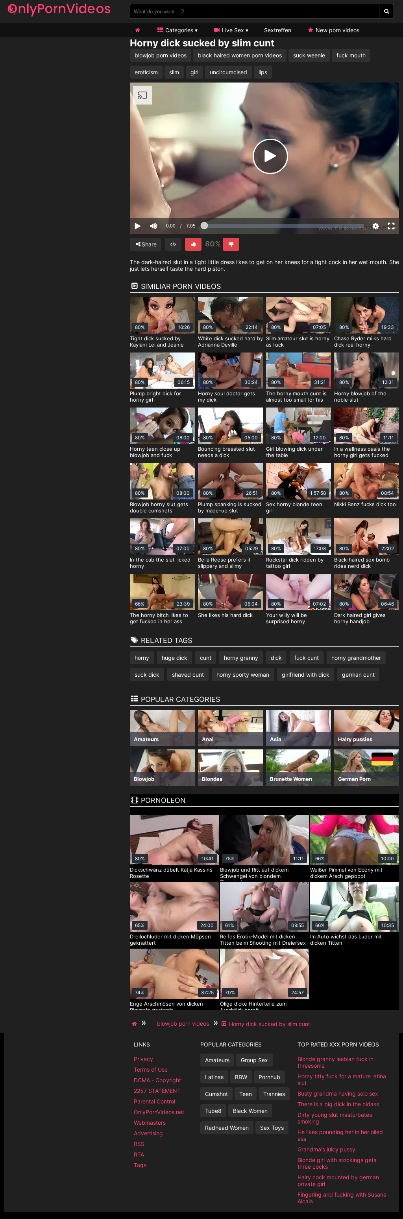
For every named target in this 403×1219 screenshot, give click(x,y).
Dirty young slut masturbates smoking (335, 1118)
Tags (140, 1165)
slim (174, 72)
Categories (178, 30)
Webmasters (150, 1122)
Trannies (274, 1093)
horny (142, 657)
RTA (139, 1154)
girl (194, 72)
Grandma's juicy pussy (326, 1149)
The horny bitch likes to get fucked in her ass (159, 618)
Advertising (148, 1133)
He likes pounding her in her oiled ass (340, 1135)
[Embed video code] (173, 244)
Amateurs (217, 1060)
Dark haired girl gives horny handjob (360, 618)
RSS (139, 1143)
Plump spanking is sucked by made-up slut (229, 507)
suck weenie (309, 55)
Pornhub (269, 1077)
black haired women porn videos (240, 55)
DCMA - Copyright (157, 1080)
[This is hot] (193, 244)
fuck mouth (351, 55)
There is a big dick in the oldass (338, 1104)
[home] (135, 1024)
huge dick (174, 657)
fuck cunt (306, 657)
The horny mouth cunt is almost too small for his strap (296, 399)
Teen (245, 1093)
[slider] (167, 201)
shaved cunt (188, 674)
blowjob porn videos (161, 55)
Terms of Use (151, 1069)
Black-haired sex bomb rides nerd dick (362, 562)
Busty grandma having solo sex (338, 1093)
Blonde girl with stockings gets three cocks (337, 1163)
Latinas (214, 1077)
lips (263, 72)
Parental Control (154, 1101)
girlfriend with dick (305, 674)
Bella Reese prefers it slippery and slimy (224, 562)
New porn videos (336, 30)
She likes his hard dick (225, 615)
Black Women (250, 1110)
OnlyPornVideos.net (159, 1112)
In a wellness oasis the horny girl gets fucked (362, 452)
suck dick (147, 674)
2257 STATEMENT (157, 1090)
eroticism (146, 72)
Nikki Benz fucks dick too (365, 504)
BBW (241, 1077)
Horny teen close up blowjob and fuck (155, 452)
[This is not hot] (231, 244)
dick (276, 657)
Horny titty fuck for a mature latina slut (342, 1079)
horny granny (241, 657)
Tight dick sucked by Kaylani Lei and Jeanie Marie (157, 344)
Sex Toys (272, 1127)
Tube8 (213, 1110)
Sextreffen (277, 30)
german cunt (358, 674)
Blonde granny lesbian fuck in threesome (335, 1062)
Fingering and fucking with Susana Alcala (342, 1197)
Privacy (143, 1059)
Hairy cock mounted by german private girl (338, 1180)
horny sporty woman (242, 674)
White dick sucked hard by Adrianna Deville (230, 341)
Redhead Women (227, 1127)
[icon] (137, 30)
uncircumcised (228, 72)
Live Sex (232, 30)
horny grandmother (356, 657)
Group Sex (254, 1060)
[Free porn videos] (59, 17)
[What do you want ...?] (386, 11)
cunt (205, 657)
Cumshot (216, 1093)
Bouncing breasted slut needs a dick (226, 452)
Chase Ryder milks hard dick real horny (363, 341)
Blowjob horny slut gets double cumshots (159, 507)
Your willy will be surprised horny (286, 618)
